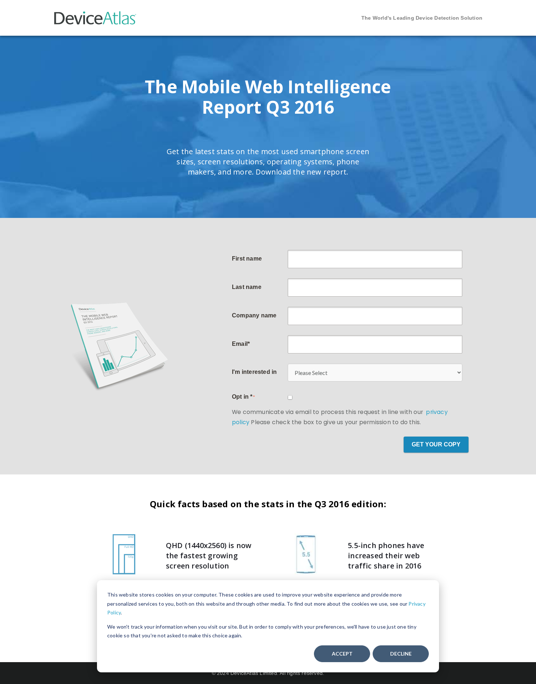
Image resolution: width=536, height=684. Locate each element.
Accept (342, 653)
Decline (401, 653)
